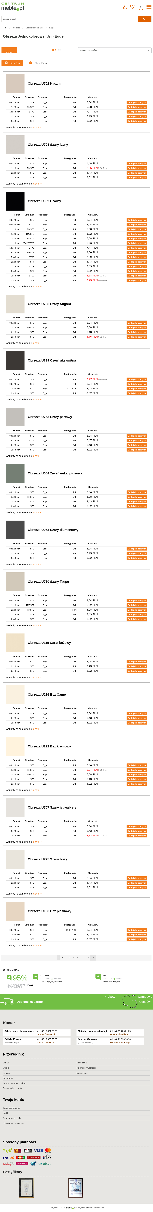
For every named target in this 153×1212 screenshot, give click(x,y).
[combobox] (115, 50)
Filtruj (9, 52)
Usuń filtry (15, 63)
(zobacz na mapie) (12, 1043)
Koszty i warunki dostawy (15, 1083)
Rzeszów (143, 1001)
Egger (41, 63)
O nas (6, 1062)
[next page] (93, 958)
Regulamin (81, 1062)
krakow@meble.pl (45, 1042)
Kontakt (10, 1023)
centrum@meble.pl (46, 1034)
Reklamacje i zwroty (12, 1088)
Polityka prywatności (86, 1068)
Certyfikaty (12, 1172)
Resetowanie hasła (12, 1118)
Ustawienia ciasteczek (13, 1123)
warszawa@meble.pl (120, 1042)
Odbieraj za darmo (29, 1001)
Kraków (109, 996)
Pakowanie (8, 1078)
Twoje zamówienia (11, 1108)
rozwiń (35, 127)
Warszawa (144, 996)
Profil (5, 1113)
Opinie (6, 1068)
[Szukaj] (144, 19)
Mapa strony (82, 1073)
